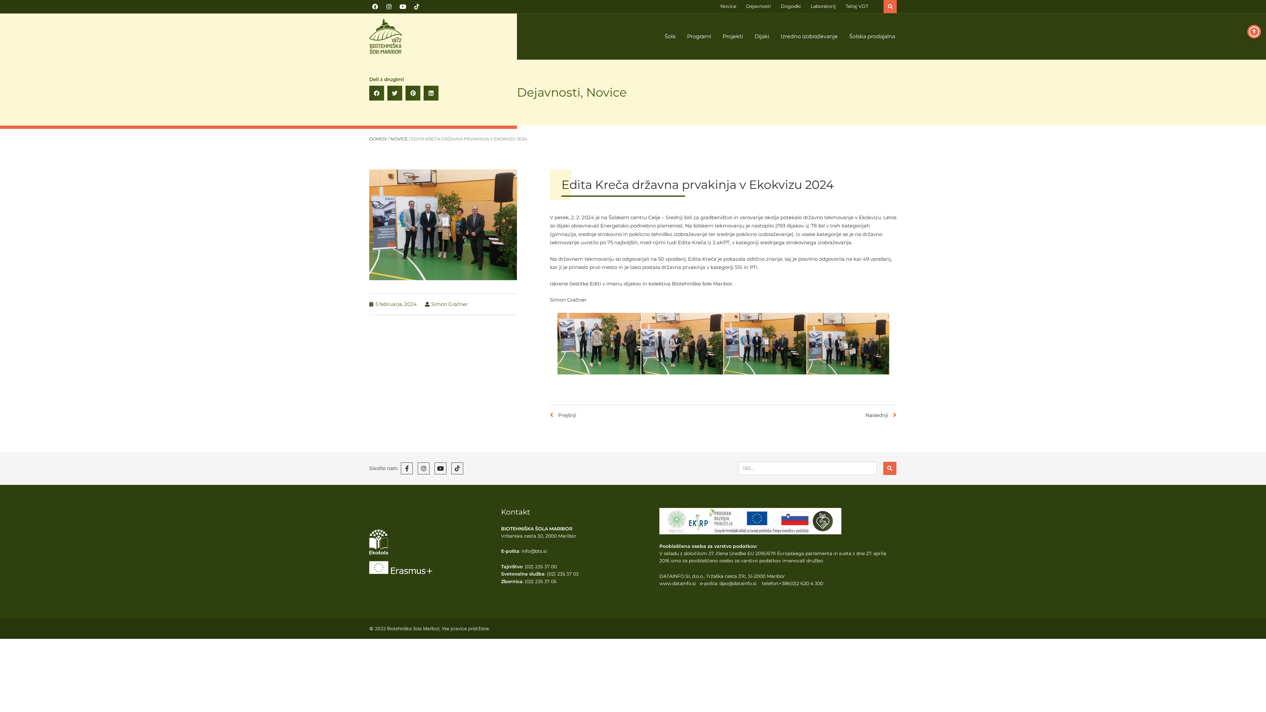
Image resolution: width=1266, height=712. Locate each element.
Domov (378, 138)
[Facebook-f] (407, 468)
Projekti (733, 36)
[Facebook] (375, 7)
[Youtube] (403, 7)
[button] (890, 6)
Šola (670, 36)
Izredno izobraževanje (809, 36)
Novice (606, 92)
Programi (699, 36)
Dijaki (762, 36)
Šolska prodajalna (872, 36)
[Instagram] (389, 7)
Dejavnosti (549, 92)
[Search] (889, 468)
